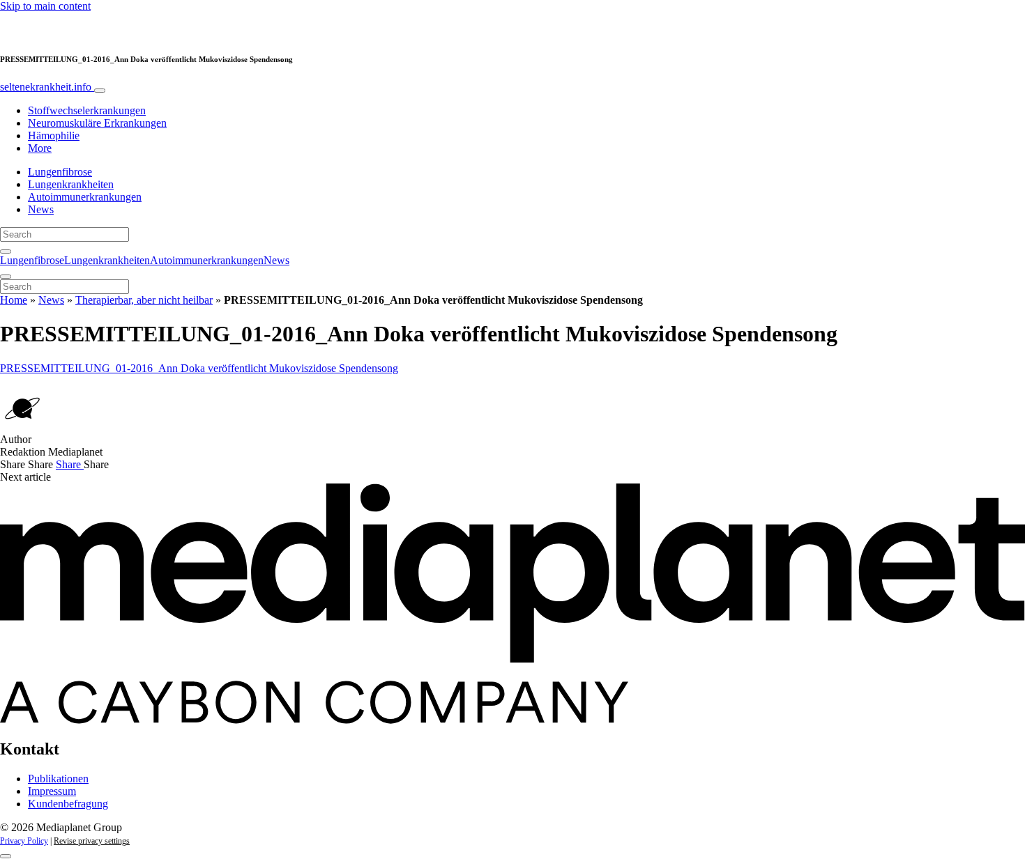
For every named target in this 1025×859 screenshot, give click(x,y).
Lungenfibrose (60, 172)
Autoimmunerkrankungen (85, 197)
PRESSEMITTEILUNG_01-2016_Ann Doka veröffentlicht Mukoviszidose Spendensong (199, 368)
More (40, 148)
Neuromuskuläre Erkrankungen (97, 123)
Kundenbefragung (68, 804)
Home (13, 300)
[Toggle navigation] (99, 90)
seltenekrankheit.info (47, 87)
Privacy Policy (24, 841)
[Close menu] (5, 276)
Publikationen (58, 778)
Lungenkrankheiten (71, 184)
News (41, 209)
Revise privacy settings (92, 841)
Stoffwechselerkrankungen (87, 110)
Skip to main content (45, 6)
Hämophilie (53, 135)
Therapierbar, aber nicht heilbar (144, 300)
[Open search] (5, 251)
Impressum (52, 791)
